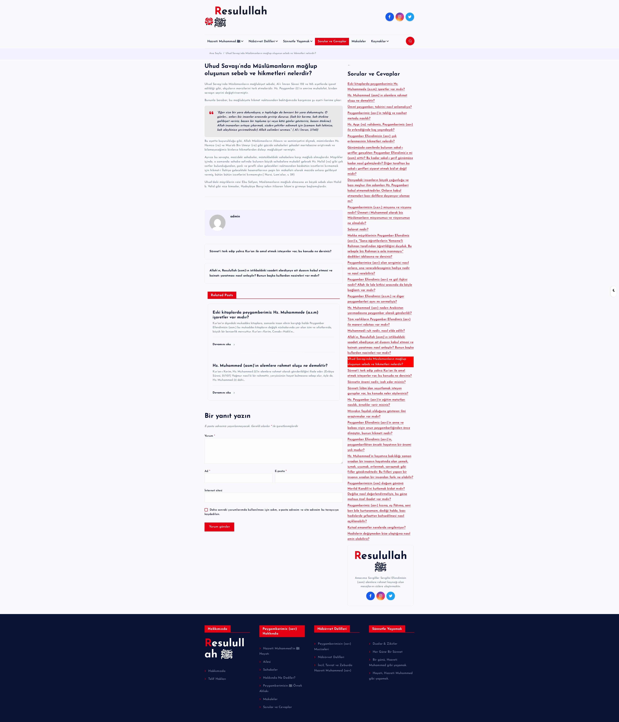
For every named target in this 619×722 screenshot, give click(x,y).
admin (235, 216)
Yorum (210, 436)
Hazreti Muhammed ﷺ (223, 41)
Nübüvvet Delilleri (262, 41)
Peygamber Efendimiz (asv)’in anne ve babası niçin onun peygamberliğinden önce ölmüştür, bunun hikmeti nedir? (379, 428)
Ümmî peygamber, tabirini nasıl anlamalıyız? (380, 107)
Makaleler (359, 41)
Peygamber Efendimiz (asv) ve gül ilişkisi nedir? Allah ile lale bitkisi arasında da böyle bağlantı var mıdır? (380, 285)
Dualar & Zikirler (385, 643)
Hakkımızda (216, 671)
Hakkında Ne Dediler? (279, 677)
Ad (207, 471)
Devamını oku (222, 344)
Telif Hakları (217, 679)
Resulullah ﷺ (380, 562)
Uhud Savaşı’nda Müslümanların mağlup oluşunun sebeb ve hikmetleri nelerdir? (271, 53)
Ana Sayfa (215, 53)
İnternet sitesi (213, 490)
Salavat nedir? (358, 229)
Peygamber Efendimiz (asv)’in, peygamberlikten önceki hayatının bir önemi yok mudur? (379, 444)
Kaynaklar (378, 41)
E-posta (281, 471)
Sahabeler (270, 669)
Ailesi (267, 662)
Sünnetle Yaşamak (296, 41)
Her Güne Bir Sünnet (388, 652)
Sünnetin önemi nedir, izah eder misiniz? (377, 382)
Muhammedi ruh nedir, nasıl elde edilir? (376, 330)
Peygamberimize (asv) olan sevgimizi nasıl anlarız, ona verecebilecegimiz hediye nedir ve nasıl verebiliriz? (379, 268)
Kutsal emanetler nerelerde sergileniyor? (377, 527)
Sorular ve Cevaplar (332, 41)
